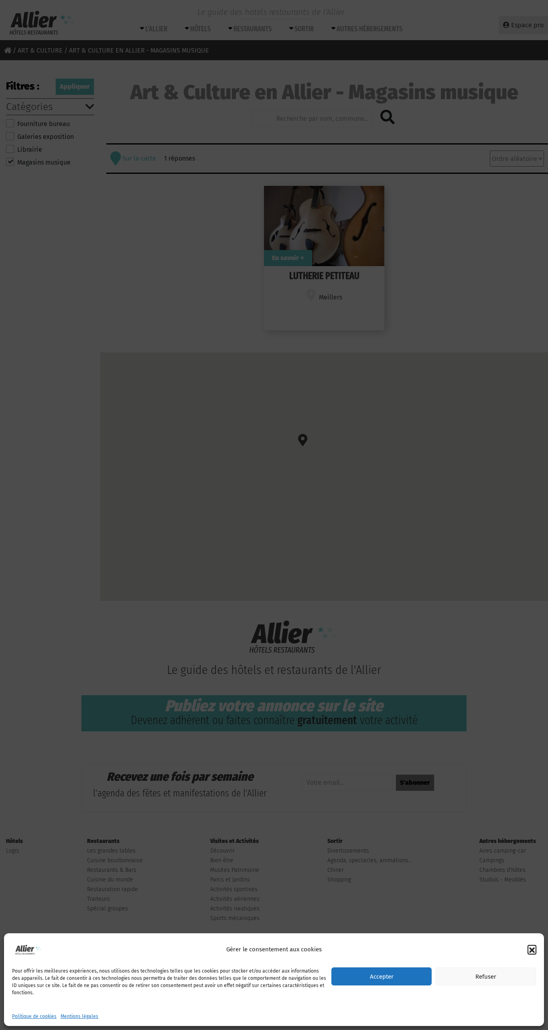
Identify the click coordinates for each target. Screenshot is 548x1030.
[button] (532, 949)
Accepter (382, 976)
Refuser (485, 976)
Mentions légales (79, 1016)
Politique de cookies (34, 1016)
